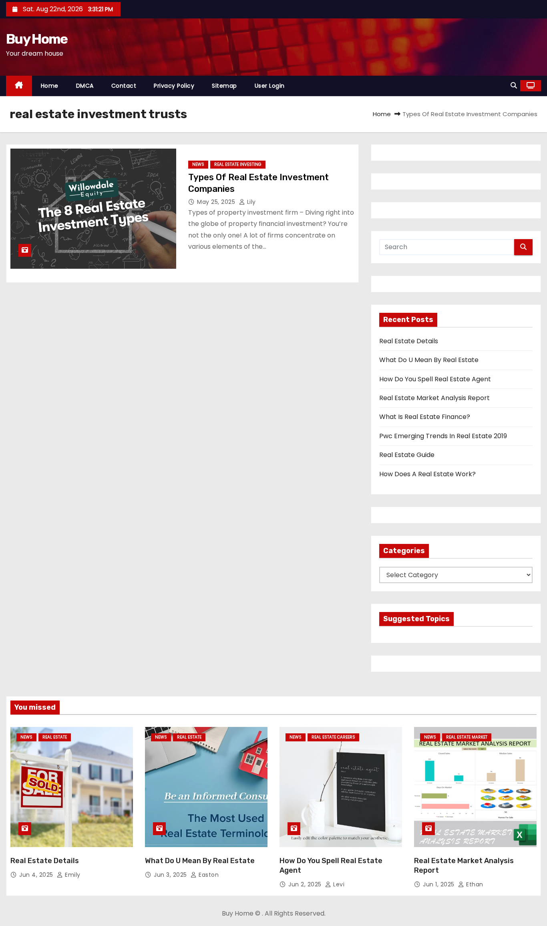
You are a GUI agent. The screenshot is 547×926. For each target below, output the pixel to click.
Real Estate (54, 737)
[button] (514, 85)
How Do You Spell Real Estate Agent (435, 379)
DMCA (85, 86)
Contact (124, 86)
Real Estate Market (466, 737)
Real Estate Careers (333, 737)
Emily (71, 875)
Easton (208, 875)
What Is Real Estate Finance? (424, 416)
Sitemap (224, 86)
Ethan (474, 884)
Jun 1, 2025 (439, 884)
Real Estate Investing (237, 164)
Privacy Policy (174, 86)
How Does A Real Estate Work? (427, 474)
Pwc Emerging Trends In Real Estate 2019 (443, 436)
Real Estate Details (408, 341)
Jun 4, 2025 (37, 875)
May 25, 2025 (217, 202)
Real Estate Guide (406, 454)
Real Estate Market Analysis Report (434, 398)
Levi (338, 884)
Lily (250, 202)
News (198, 164)
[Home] (19, 86)
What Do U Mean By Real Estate (429, 359)
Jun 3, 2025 (171, 875)
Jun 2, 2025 (305, 884)
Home (49, 86)
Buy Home (36, 39)
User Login (270, 86)
